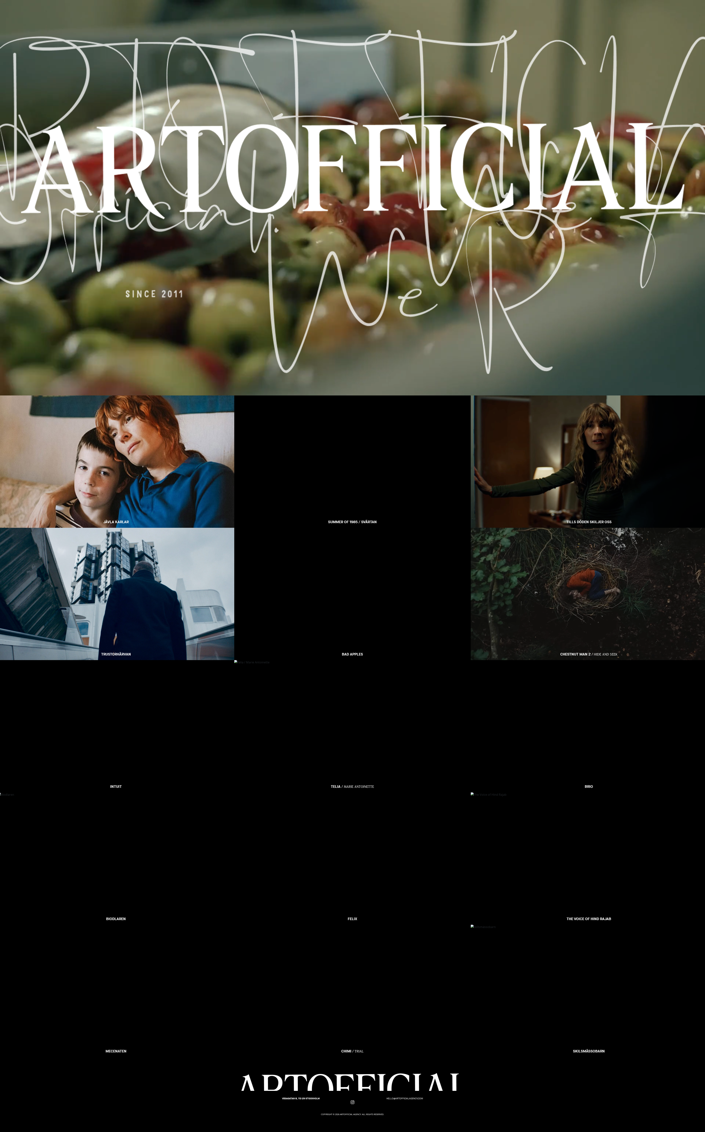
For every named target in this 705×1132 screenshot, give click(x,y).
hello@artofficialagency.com (404, 1098)
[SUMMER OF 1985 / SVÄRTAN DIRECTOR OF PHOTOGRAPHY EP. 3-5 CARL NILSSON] (352, 409)
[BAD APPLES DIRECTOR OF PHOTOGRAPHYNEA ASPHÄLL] (352, 541)
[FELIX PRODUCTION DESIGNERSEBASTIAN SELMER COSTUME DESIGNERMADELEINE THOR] (352, 806)
